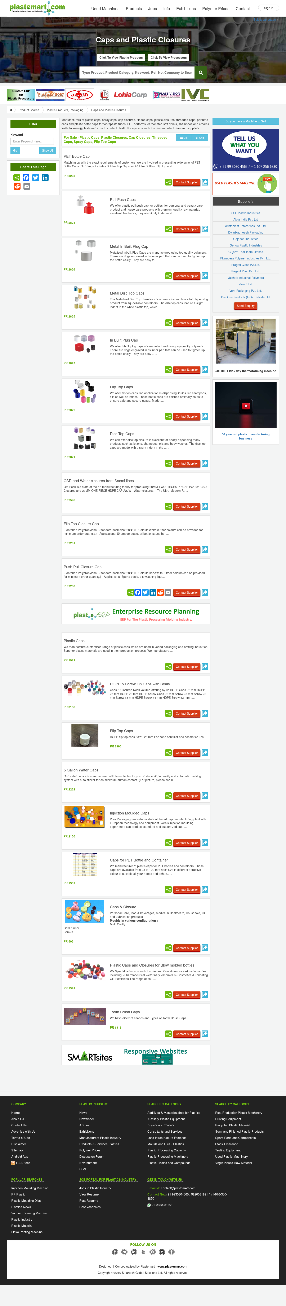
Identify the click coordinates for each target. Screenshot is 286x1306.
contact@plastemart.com (178, 1188)
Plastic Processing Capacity (166, 1150)
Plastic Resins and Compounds (169, 1162)
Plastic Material (21, 1225)
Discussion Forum (91, 1156)
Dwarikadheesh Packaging (245, 232)
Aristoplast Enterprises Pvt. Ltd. (246, 226)
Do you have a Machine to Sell (245, 121)
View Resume (89, 1194)
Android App (19, 1156)
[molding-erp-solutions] (136, 614)
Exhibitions (186, 8)
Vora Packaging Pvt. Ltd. (245, 290)
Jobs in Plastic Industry (95, 1188)
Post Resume (88, 1200)
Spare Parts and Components (235, 1137)
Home (15, 1112)
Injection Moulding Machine (29, 1188)
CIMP (83, 1169)
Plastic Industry (21, 1219)
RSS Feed (22, 1162)
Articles (84, 1125)
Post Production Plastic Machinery (238, 1112)
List (185, 137)
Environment (88, 1162)
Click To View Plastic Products (121, 57)
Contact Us (19, 1125)
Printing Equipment (228, 1119)
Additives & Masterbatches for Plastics (173, 1112)
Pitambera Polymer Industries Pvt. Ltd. (245, 258)
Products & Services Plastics (99, 1144)
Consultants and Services (165, 1131)
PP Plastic (18, 1194)
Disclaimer (18, 1144)
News (83, 1112)
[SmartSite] (136, 1056)
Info (166, 8)
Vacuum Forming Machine (29, 1213)
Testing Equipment (228, 1150)
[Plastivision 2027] (166, 95)
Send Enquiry (246, 306)
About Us (17, 1119)
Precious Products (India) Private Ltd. (246, 297)
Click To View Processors (169, 57)
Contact (243, 8)
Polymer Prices (215, 8)
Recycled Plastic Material (232, 1125)
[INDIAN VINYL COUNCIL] (195, 95)
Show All (47, 150)
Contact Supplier (187, 182)
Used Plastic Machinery (231, 1156)
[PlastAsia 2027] (50, 95)
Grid (201, 137)
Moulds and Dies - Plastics (165, 1144)
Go (15, 150)
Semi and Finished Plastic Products (239, 1131)
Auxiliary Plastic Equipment (166, 1119)
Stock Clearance (226, 1144)
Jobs (152, 8)
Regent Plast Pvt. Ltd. (245, 271)
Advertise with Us (23, 1131)
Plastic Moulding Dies (26, 1200)
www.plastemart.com (172, 1266)
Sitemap (17, 1150)
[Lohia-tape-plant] (123, 95)
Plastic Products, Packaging (65, 110)
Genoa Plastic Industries (246, 245)
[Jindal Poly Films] (79, 94)
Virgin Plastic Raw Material (233, 1162)
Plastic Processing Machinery (167, 1156)
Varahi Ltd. (246, 284)
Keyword (16, 134)
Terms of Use (20, 1137)
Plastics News (21, 1206)
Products (134, 8)
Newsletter (86, 1119)
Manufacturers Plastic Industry (100, 1137)
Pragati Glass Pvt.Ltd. (245, 265)
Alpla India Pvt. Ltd (245, 219)
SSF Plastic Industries (245, 213)
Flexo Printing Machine (27, 1232)
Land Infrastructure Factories (167, 1137)
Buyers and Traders (160, 1125)
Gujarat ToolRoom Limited (245, 252)
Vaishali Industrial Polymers (246, 278)
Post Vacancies (90, 1206)
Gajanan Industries (245, 239)
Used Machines (105, 8)
